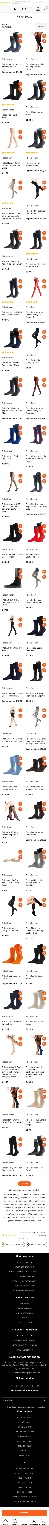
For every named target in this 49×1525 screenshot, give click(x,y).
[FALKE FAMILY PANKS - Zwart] (12, 625)
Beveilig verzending (24, 1350)
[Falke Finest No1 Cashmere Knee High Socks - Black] (36, 906)
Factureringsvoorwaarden (24, 1281)
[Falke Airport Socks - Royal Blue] (12, 434)
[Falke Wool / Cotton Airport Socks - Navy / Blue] (12, 386)
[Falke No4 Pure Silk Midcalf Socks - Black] (12, 1097)
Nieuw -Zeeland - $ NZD (24, 1473)
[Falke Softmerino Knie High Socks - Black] (36, 188)
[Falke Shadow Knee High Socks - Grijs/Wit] (36, 671)
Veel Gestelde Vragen (24, 1276)
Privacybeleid (24, 1308)
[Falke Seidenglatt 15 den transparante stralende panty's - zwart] (12, 482)
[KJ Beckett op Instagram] (27, 1386)
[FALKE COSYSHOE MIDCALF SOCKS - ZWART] (12, 578)
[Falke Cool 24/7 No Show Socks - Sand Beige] (12, 858)
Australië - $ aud (24, 1418)
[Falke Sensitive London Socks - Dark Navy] (12, 671)
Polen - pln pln (25, 1478)
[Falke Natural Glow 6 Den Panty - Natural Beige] (12, 138)
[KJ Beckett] (23, 9)
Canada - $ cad (24, 1427)
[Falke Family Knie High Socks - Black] (12, 1145)
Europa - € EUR (24, 1437)
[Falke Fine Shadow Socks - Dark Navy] (12, 338)
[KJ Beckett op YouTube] (37, 1386)
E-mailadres (8, 1400)
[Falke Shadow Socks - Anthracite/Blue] (12, 42)
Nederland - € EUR (24, 1469)
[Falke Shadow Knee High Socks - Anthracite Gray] (36, 482)
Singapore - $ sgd (24, 1483)
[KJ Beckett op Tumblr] (32, 1386)
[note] (24, 2)
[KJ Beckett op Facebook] (11, 1386)
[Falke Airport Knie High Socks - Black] (36, 239)
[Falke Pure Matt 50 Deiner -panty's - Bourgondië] (36, 386)
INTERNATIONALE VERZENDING (24, 1345)
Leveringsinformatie (24, 1267)
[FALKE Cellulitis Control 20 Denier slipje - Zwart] (12, 716)
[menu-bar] (6, 9)
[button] (8, 104)
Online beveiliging (24, 1313)
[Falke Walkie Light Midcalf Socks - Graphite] (36, 858)
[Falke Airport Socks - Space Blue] (12, 999)
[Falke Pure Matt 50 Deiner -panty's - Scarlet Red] (36, 287)
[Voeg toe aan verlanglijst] (20, 41)
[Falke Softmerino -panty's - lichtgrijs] (36, 578)
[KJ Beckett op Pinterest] (22, 1386)
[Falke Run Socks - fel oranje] (12, 954)
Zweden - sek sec (24, 1492)
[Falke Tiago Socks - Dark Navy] (36, 625)
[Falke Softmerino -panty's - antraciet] (12, 906)
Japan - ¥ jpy (24, 1455)
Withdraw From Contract (24, 1290)
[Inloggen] (38, 9)
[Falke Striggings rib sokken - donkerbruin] (36, 764)
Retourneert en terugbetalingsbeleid (24, 1272)
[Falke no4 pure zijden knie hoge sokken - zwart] (36, 42)
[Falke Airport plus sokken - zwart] (36, 138)
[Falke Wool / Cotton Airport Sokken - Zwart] (12, 239)
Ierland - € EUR (24, 1446)
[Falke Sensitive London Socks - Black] (12, 532)
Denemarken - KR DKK (24, 1432)
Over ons (24, 1304)
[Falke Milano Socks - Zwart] (36, 90)
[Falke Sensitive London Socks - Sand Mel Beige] (36, 1097)
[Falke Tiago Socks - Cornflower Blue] (12, 764)
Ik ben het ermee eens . (26, 1407)
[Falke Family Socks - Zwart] (36, 954)
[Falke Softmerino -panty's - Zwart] (36, 338)
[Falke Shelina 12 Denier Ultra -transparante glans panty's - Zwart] (36, 716)
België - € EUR (24, 1422)
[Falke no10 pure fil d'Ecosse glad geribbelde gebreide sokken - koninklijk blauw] (36, 1045)
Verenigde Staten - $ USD (24, 1501)
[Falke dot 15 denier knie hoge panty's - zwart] (12, 810)
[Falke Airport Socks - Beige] (36, 999)
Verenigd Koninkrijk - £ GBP (24, 1497)
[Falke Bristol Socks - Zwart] (36, 1145)
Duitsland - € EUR (24, 1441)
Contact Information (24, 1286)
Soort (40, 26)
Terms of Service (24, 1323)
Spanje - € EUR (24, 1487)
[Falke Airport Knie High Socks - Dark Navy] (12, 287)
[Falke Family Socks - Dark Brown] (36, 810)
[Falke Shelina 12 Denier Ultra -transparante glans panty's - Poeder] (12, 188)
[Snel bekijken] (20, 36)
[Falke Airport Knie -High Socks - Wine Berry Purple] (36, 434)
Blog (24, 1318)
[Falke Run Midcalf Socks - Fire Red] (36, 532)
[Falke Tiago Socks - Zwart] (12, 90)
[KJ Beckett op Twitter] (16, 1386)
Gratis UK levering (24, 1336)
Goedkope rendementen (24, 1340)
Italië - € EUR (24, 1451)
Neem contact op (24, 1262)
